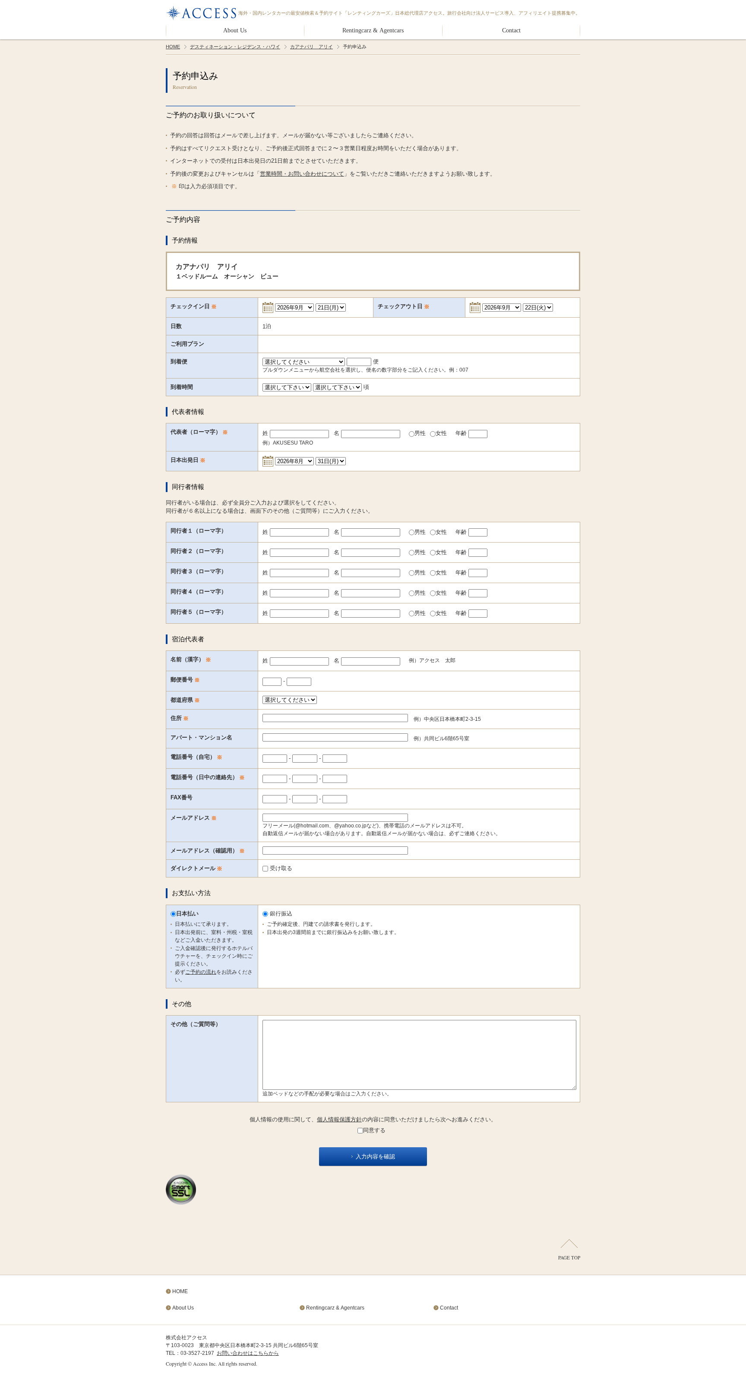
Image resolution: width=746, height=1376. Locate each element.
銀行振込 (280, 913)
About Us (235, 30)
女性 (441, 433)
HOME (173, 46)
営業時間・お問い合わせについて (302, 173)
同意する (374, 1130)
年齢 (461, 433)
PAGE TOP (569, 1257)
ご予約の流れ (200, 972)
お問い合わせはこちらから (248, 1353)
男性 (420, 433)
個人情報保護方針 (339, 1119)
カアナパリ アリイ (311, 46)
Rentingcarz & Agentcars (373, 30)
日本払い (187, 913)
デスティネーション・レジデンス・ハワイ (235, 46)
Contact (511, 30)
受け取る (280, 868)
